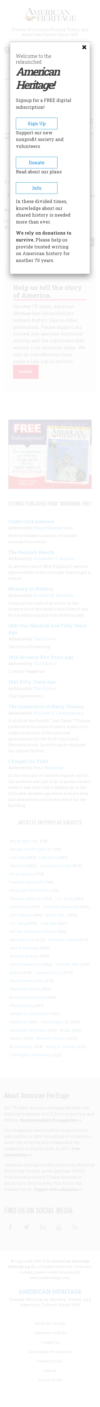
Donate (36, 162)
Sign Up (37, 123)
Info (36, 188)
